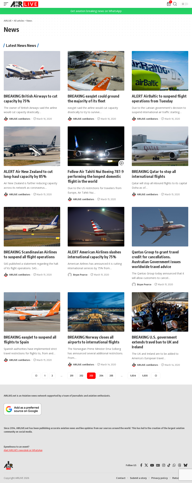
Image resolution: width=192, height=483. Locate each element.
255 (111, 375)
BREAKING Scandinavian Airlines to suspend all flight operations (30, 254)
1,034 (133, 375)
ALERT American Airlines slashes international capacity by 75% (94, 254)
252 (81, 375)
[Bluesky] (185, 465)
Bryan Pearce (80, 274)
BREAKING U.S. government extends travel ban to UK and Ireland (155, 342)
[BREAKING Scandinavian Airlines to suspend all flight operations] (32, 226)
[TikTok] (168, 465)
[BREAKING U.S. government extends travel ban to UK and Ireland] (160, 312)
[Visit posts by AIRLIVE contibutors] (6, 119)
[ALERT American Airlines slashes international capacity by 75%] (96, 226)
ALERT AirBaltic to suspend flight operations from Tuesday (159, 98)
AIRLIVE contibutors (19, 118)
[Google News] (158, 465)
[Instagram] (163, 465)
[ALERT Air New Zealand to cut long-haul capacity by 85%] (32, 146)
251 (71, 375)
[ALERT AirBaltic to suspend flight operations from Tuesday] (160, 71)
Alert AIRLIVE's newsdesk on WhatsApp (23, 450)
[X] (146, 465)
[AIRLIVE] (24, 4)
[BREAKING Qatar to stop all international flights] (160, 146)
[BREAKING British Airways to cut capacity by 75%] (32, 71)
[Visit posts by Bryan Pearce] (70, 275)
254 (101, 375)
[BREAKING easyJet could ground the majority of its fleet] (96, 71)
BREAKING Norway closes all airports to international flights (93, 339)
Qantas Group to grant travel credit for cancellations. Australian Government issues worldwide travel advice (156, 259)
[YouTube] (152, 465)
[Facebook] (141, 465)
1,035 (145, 375)
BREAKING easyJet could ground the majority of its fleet (93, 98)
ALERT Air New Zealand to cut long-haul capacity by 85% (28, 174)
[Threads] (179, 465)
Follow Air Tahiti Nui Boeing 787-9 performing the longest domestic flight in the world (96, 176)
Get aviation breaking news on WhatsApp (96, 11)
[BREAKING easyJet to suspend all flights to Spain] (32, 312)
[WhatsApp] (174, 465)
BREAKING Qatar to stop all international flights (154, 174)
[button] (7, 4)
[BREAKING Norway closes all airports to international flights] (96, 312)
